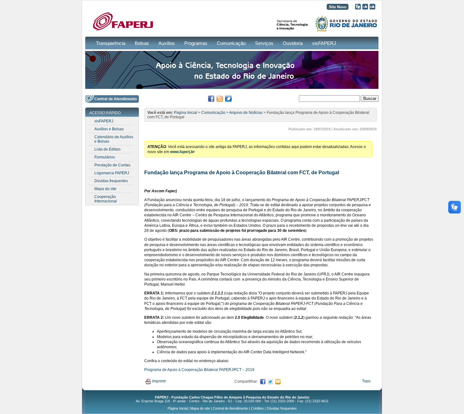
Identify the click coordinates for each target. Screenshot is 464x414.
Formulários (104, 157)
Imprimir (159, 381)
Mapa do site (105, 189)
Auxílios (166, 43)
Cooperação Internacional (105, 199)
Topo (366, 381)
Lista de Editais (107, 149)
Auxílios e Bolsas (109, 129)
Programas (195, 43)
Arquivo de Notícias (246, 112)
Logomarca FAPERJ (111, 173)
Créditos (257, 408)
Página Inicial (185, 112)
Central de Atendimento (230, 408)
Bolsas (142, 43)
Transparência (110, 43)
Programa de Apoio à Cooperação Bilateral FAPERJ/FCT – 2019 (199, 370)
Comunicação (231, 43)
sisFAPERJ (324, 43)
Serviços (264, 43)
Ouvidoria (293, 43)
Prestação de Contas (112, 165)
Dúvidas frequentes (111, 181)
